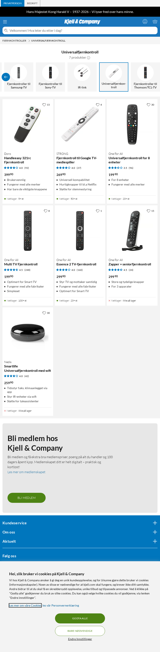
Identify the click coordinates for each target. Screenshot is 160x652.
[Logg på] (145, 21)
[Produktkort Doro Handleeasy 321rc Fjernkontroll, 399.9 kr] (27, 124)
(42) (26, 376)
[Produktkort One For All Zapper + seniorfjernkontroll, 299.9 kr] (132, 230)
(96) (131, 167)
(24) (131, 269)
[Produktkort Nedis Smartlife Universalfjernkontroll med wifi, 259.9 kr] (27, 332)
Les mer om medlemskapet (26, 472)
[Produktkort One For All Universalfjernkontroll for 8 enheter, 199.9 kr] (132, 124)
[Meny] (5, 22)
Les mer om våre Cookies (25, 605)
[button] (88, 57)
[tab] (12, 3)
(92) (26, 167)
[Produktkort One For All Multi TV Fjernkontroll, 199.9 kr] (27, 230)
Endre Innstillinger (80, 639)
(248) (27, 269)
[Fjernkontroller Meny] (29, 40)
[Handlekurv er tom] (155, 21)
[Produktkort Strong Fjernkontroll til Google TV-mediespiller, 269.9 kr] (80, 124)
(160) (80, 269)
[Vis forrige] (6, 77)
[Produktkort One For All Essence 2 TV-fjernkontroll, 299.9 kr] (80, 230)
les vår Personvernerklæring (60, 605)
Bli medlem (27, 497)
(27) (79, 167)
